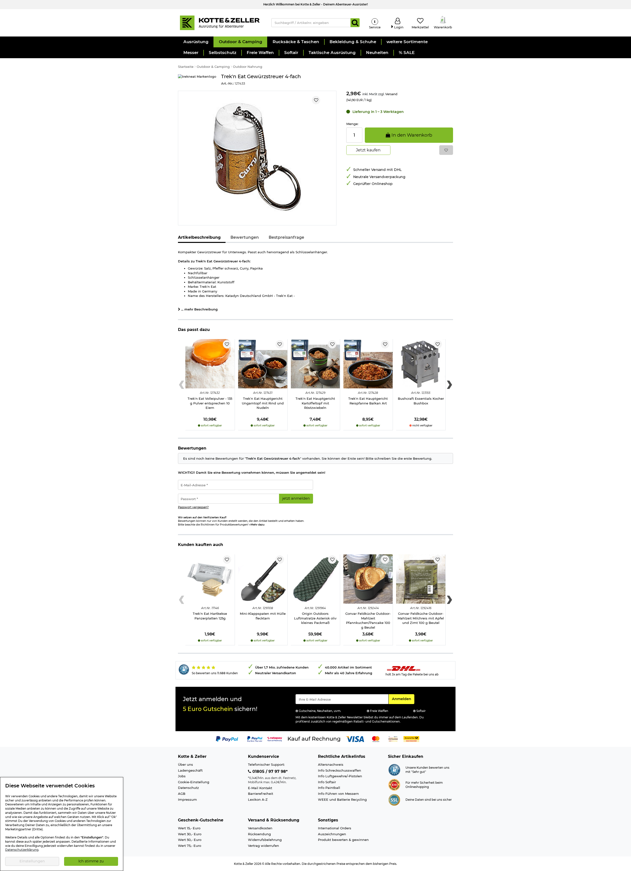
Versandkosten (260, 828)
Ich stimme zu (91, 861)
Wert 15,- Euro (189, 828)
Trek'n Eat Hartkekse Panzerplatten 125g (210, 616)
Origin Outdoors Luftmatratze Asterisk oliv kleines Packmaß (315, 618)
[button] (195, 41)
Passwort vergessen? (193, 507)
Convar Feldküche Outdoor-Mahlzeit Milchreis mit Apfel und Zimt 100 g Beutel (421, 618)
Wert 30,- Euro (189, 834)
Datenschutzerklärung (21, 850)
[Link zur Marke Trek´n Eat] (197, 80)
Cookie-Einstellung (193, 782)
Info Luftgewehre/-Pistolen (340, 776)
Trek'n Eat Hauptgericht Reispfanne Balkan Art (368, 401)
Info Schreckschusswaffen (339, 770)
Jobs (182, 776)
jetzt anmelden (296, 498)
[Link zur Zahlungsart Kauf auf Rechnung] (314, 739)
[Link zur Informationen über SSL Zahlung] (394, 799)
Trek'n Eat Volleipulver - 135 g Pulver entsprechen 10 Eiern (210, 403)
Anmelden (403, 698)
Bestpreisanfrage (286, 237)
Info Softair (327, 782)
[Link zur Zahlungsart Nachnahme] (411, 739)
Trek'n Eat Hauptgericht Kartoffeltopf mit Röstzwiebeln (315, 403)
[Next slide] (449, 385)
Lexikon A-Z (258, 799)
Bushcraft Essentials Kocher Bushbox (421, 401)
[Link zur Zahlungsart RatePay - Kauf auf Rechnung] (274, 739)
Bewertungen (244, 237)
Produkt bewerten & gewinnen (343, 840)
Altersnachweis (330, 764)
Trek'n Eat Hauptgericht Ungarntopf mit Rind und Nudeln (263, 403)
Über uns (185, 764)
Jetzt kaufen (368, 150)
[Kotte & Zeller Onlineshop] (219, 22)
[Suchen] (355, 22)
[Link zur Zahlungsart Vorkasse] (393, 739)
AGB (181, 794)
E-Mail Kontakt (260, 788)
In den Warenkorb (411, 135)
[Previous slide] (181, 385)
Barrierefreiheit (260, 794)
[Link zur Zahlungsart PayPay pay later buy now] (254, 739)
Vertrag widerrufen (263, 846)
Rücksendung (259, 834)
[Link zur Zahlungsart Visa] (355, 739)
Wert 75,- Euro (189, 846)
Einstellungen (32, 861)
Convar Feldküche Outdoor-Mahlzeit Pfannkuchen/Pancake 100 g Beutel (368, 620)
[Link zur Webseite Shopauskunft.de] (394, 769)
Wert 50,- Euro (189, 840)
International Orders (334, 828)
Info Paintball (329, 788)
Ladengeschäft (190, 770)
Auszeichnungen (332, 834)
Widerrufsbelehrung (265, 840)
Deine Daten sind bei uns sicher (428, 799)
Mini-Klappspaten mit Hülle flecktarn (263, 616)
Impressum (187, 799)
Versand (391, 94)
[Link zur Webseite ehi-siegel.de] (394, 784)
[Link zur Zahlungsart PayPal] (227, 739)
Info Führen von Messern (338, 794)
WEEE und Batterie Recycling (342, 799)
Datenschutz (188, 788)
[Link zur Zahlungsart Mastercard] (376, 739)
